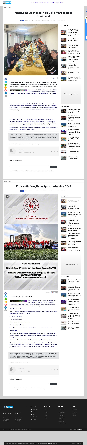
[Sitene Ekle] (21, 413)
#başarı (24, 362)
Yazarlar (34, 411)
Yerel (36, 2)
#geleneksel (21, 144)
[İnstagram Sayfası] (9, 413)
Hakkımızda (5, 417)
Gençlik (43, 300)
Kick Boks (25, 107)
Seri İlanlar (61, 420)
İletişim (34, 419)
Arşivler (34, 414)
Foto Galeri (35, 406)
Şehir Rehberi (61, 421)
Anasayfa (6, 7)
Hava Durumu (61, 409)
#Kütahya (12, 362)
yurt (45, 302)
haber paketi (39, 429)
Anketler (74, 411)
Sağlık (53, 2)
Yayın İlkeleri (6, 419)
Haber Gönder (17, 420)
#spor (20, 362)
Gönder (53, 166)
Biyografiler (75, 412)
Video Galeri (35, 409)
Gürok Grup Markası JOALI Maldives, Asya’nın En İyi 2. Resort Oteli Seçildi (74, 79)
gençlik (36, 302)
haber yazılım (50, 429)
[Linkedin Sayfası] (14, 413)
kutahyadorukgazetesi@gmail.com (26, 152)
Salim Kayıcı (39, 107)
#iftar (16, 144)
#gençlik (16, 362)
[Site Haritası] (18, 413)
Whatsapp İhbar (18, 419)
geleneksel (50, 91)
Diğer (61, 2)
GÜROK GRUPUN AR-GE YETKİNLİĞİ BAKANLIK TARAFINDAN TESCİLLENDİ (74, 52)
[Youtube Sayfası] (11, 413)
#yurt (28, 362)
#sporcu (26, 144)
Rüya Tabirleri (75, 414)
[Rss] (16, 413)
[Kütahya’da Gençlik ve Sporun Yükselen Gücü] (31, 241)
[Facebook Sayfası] (4, 413)
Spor (45, 2)
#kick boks (12, 144)
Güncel (32, 2)
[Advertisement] (10, 438)
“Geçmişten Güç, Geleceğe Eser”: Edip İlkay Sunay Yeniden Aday (74, 111)
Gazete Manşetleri (62, 423)
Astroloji (74, 415)
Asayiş (57, 2)
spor (55, 300)
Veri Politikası (6, 420)
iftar (16, 93)
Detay (74, 443)
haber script (55, 429)
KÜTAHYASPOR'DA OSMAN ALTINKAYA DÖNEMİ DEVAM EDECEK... (74, 45)
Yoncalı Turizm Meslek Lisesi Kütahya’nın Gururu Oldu (74, 139)
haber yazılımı (34, 429)
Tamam (79, 443)
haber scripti (45, 429)
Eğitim (48, 2)
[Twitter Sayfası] (6, 413)
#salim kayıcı (37, 144)
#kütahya (31, 144)
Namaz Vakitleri (62, 412)
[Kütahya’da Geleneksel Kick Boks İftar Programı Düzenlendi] (31, 49)
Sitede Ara (75, 409)
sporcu (50, 93)
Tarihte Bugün (62, 417)
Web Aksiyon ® (80, 429)
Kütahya (30, 89)
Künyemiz (35, 416)
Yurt (11, 316)
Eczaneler (61, 414)
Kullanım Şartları (18, 417)
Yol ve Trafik (61, 411)
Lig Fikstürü (61, 415)
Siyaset (41, 2)
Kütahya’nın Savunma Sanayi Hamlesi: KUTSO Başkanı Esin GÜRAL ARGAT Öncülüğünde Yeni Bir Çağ (74, 32)
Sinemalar (61, 418)
